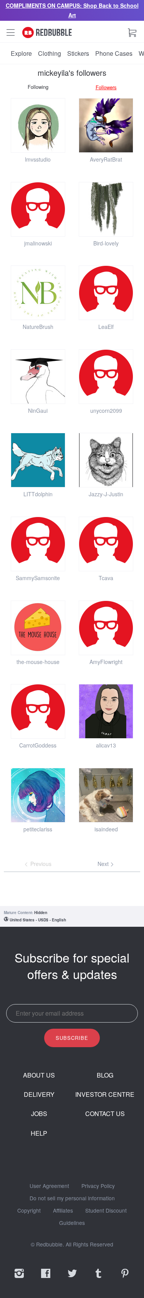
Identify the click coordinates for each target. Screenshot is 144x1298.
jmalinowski (38, 243)
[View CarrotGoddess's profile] (38, 711)
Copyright (29, 1211)
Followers (106, 87)
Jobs (39, 1113)
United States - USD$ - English (38, 920)
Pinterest (124, 1278)
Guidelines (72, 1223)
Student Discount (106, 1211)
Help (39, 1133)
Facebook (45, 1278)
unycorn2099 (106, 410)
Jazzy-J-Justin (106, 494)
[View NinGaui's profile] (38, 376)
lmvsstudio (38, 159)
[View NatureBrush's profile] (38, 292)
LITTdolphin (38, 494)
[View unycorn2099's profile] (106, 376)
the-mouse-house (38, 662)
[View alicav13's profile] (106, 711)
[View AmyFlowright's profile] (106, 628)
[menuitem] (21, 53)
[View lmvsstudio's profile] (38, 125)
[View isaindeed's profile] (106, 795)
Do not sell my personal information (72, 1198)
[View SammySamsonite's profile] (38, 544)
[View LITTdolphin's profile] (38, 460)
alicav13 (106, 745)
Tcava (106, 578)
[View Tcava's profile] (106, 544)
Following (38, 86)
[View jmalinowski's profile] (38, 209)
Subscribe (72, 1037)
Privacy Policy (98, 1186)
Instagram (19, 1278)
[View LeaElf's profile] (106, 292)
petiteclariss (37, 829)
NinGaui (38, 410)
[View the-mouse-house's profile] (38, 628)
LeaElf (106, 326)
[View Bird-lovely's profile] (106, 209)
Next (104, 864)
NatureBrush (38, 326)
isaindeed (106, 829)
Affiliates (63, 1211)
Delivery (39, 1094)
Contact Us (105, 1113)
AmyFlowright (105, 662)
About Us (39, 1075)
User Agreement (49, 1186)
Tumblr (98, 1278)
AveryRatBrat (106, 159)
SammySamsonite (38, 578)
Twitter (72, 1278)
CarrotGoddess (37, 745)
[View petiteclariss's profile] (38, 795)
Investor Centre (104, 1094)
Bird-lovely (106, 243)
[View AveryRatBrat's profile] (106, 125)
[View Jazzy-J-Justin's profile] (106, 460)
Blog (105, 1075)
